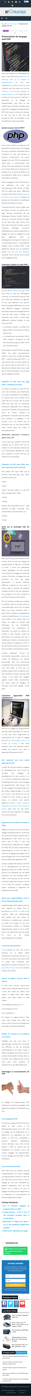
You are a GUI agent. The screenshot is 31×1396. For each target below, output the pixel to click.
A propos (21, 1392)
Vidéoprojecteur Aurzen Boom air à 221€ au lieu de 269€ (19, 1339)
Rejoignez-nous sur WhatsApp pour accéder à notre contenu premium (15, 1251)
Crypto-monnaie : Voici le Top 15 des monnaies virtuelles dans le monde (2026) (16, 1215)
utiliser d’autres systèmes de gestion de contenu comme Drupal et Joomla (15, 806)
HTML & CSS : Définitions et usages (15, 1231)
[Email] (16, 2)
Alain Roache (24, 30)
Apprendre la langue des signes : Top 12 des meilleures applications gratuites (16, 1224)
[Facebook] (5, 2)
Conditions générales (8, 1390)
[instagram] (12, 5)
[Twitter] (12, 2)
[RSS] (19, 2)
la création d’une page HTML (19, 291)
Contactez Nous (11, 1392)
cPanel (10, 421)
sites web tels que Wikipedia (18, 252)
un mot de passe (23, 616)
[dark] (26, 1)
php (16, 1243)
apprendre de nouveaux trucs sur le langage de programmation (15, 79)
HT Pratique (13, 24)
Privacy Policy (22, 1390)
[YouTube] (9, 2)
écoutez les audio (18, 911)
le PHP (16, 94)
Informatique (10, 1243)
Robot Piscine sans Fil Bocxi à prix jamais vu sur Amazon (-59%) (20, 1324)
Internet (5, 30)
